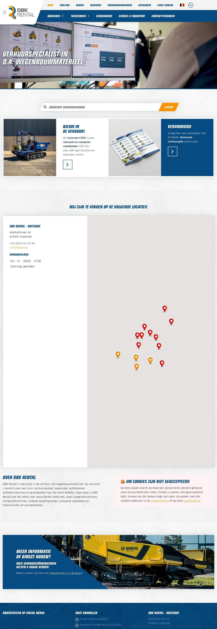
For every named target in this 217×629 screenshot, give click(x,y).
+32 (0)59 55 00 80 (22, 243)
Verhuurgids (104, 16)
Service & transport (132, 16)
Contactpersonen (163, 16)
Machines (53, 16)
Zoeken (169, 107)
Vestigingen (144, 5)
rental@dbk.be (19, 248)
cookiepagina (192, 501)
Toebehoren (78, 16)
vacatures (95, 5)
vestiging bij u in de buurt (66, 573)
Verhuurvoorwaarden (120, 5)
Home (50, 5)
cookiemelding (160, 501)
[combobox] (108, 107)
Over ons (65, 5)
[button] (150, 332)
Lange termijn (165, 5)
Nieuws (80, 5)
